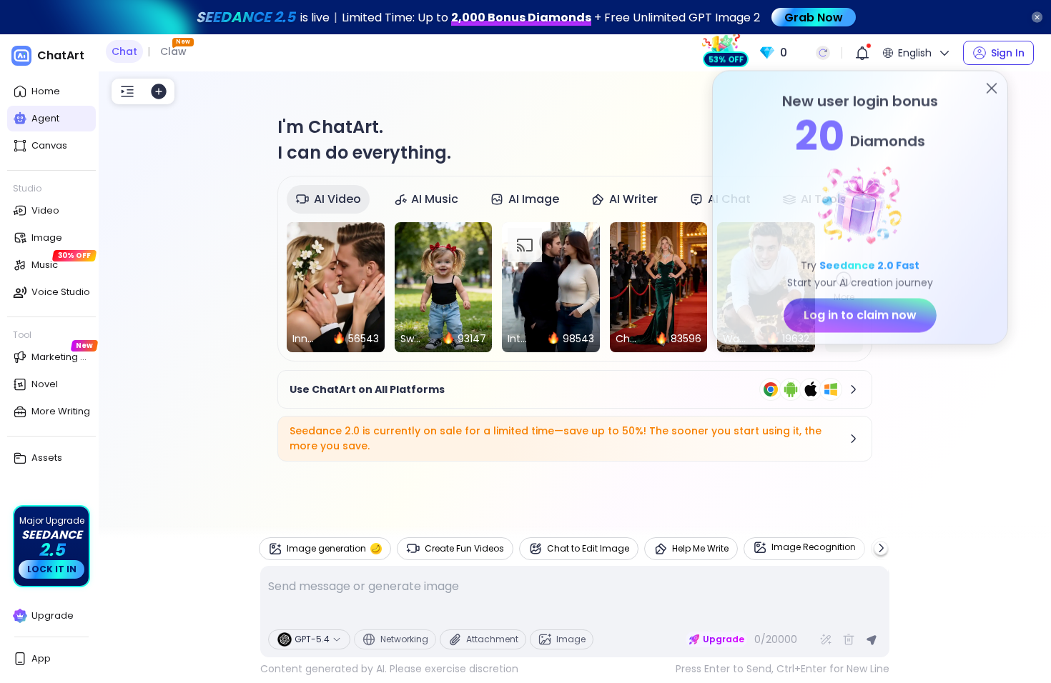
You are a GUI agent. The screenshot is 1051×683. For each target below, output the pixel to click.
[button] (794, 52)
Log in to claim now (860, 316)
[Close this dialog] (991, 89)
